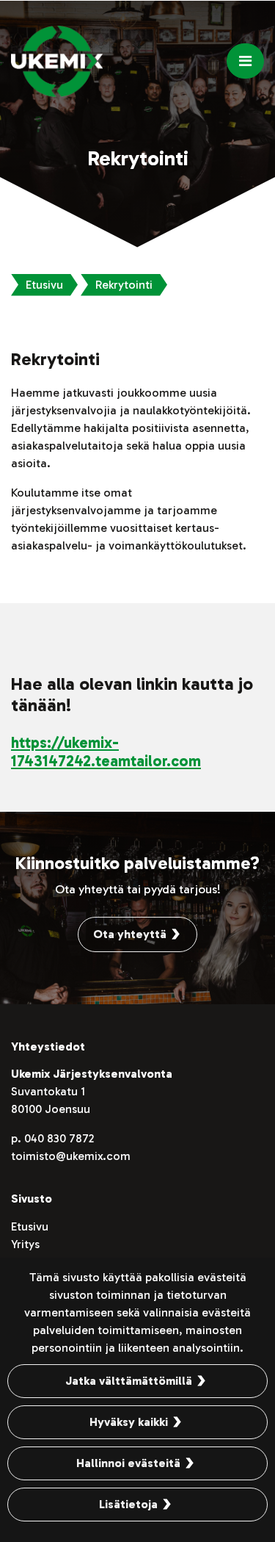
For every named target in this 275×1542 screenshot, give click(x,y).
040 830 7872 (59, 1138)
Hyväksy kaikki (128, 1422)
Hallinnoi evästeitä (128, 1463)
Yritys (25, 1244)
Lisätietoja (128, 1504)
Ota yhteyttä (129, 934)
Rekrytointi (124, 285)
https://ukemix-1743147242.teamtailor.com (106, 751)
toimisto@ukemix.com (71, 1156)
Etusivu (44, 285)
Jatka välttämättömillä (128, 1381)
